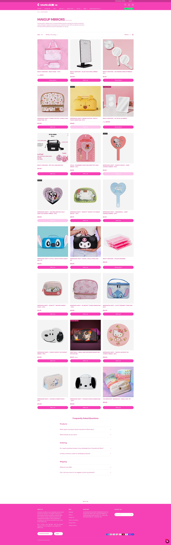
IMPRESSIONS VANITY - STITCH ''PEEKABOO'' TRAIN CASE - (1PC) (118, 306)
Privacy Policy (72, 522)
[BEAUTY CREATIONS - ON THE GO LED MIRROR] (118, 101)
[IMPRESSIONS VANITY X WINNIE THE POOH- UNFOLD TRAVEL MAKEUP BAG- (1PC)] (85, 101)
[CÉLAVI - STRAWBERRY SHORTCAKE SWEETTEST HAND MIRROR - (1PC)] (85, 148)
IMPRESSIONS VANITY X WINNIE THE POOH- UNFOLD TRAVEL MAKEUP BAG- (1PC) (83, 119)
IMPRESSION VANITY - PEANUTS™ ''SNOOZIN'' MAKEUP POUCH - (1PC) (51, 306)
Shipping (71, 512)
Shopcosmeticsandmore (45, 540)
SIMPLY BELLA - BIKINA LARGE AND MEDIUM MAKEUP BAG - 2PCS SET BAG (85, 353)
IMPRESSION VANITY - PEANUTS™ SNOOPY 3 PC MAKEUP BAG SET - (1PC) (85, 212)
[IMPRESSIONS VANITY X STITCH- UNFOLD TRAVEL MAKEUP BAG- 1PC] (52, 241)
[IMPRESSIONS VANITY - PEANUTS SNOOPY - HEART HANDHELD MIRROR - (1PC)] (118, 148)
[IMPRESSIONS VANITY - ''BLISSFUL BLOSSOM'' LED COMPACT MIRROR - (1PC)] (118, 335)
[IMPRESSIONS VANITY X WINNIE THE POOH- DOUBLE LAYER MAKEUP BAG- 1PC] (52, 101)
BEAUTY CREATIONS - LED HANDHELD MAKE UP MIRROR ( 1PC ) (117, 72)
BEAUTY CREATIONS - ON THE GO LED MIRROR (115, 118)
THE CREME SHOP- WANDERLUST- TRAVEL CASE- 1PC (117, 399)
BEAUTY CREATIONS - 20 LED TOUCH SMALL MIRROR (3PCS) (83, 72)
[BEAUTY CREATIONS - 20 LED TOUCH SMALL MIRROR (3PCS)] (85, 54)
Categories (47, 8)
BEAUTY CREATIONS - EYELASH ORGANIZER (114, 258)
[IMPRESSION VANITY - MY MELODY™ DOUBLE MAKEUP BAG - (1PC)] (85, 288)
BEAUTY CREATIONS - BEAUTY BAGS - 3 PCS (48, 71)
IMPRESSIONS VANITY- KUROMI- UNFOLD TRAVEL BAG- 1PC (84, 259)
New (54, 8)
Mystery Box (70, 8)
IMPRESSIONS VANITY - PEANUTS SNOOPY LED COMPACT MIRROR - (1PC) (52, 353)
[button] (132, 4)
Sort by (48, 34)
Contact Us (71, 517)
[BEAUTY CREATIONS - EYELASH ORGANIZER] (118, 241)
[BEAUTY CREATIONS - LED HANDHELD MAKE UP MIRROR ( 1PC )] (118, 54)
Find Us (78, 8)
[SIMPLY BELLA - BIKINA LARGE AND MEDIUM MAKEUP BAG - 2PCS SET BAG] (85, 335)
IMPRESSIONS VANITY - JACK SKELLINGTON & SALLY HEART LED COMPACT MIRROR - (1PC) (51, 212)
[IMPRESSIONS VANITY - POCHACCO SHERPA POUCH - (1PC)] (52, 382)
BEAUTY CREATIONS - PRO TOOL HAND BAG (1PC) (50, 165)
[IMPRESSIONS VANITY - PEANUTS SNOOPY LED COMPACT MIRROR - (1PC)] (52, 335)
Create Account (72, 525)
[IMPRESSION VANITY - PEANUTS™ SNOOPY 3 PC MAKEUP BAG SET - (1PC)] (85, 195)
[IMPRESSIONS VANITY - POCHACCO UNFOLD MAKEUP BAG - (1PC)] (85, 382)
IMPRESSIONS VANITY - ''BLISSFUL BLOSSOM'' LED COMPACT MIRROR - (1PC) (116, 353)
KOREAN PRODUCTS (95, 8)
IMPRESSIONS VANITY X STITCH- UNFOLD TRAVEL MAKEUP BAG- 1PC (52, 259)
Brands (39, 8)
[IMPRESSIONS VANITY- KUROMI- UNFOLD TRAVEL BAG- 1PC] (85, 241)
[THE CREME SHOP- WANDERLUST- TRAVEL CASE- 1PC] (118, 382)
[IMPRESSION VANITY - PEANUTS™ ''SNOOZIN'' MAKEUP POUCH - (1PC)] (52, 288)
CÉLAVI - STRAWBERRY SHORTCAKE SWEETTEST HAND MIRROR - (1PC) (84, 165)
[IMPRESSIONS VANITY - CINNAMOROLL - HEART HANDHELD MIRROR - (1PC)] (118, 195)
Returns (71, 514)
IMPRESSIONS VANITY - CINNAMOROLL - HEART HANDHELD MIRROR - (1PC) (115, 212)
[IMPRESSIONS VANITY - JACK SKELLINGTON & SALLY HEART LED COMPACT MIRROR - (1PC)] (52, 195)
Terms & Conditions (73, 520)
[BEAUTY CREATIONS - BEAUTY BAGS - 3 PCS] (52, 54)
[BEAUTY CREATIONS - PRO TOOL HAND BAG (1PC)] (52, 148)
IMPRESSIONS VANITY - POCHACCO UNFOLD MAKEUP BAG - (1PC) (85, 399)
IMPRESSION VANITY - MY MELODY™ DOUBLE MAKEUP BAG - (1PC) (85, 306)
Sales (84, 8)
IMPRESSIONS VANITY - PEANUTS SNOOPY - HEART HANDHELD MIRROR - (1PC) (116, 165)
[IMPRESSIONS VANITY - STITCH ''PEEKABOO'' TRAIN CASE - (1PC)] (118, 288)
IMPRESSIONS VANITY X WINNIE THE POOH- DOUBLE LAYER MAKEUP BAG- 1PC (52, 119)
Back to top (85, 501)
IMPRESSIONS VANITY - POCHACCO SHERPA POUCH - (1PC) (51, 399)
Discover (61, 8)
